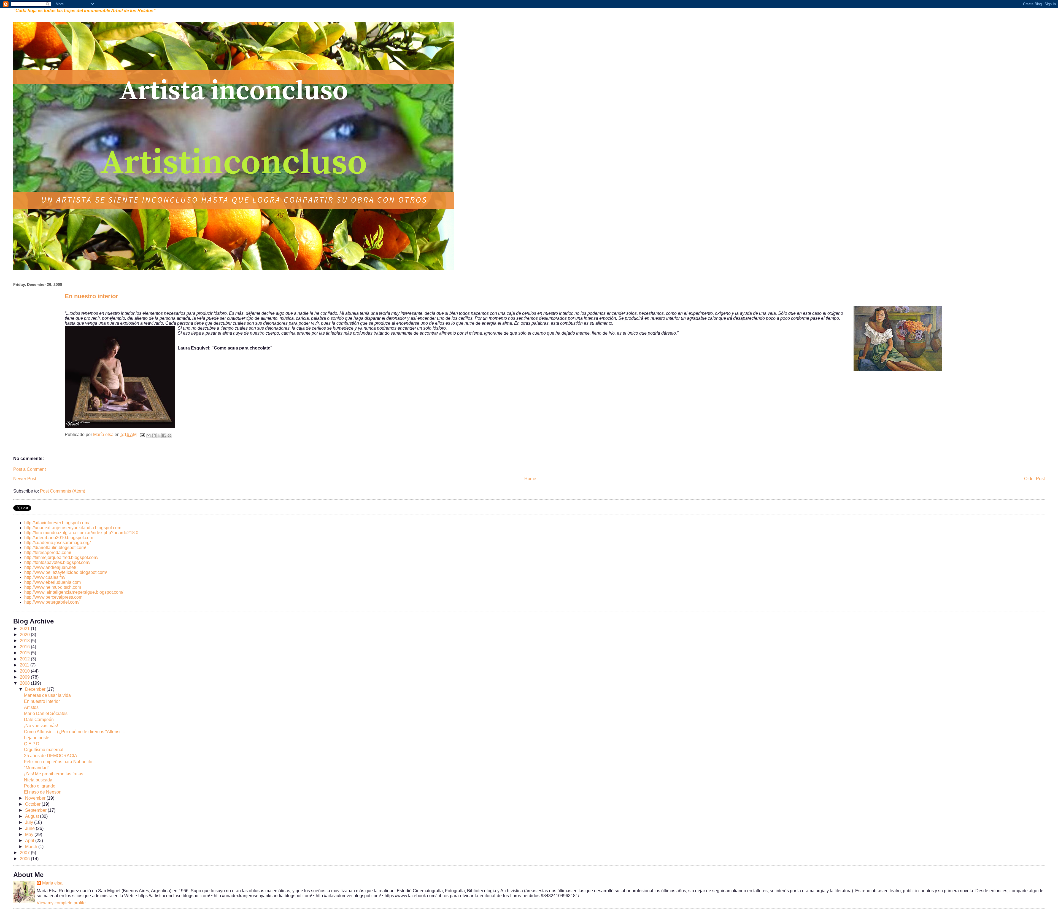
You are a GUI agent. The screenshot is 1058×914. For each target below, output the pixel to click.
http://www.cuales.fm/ (44, 577)
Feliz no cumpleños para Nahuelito (58, 761)
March (31, 846)
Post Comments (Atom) (62, 491)
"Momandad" (36, 767)
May (29, 834)
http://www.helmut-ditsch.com (52, 587)
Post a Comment (29, 469)
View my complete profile (61, 902)
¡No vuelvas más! (41, 725)
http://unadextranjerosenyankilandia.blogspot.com (72, 527)
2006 (25, 858)
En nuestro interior (42, 701)
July (29, 822)
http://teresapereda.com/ (47, 552)
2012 (25, 659)
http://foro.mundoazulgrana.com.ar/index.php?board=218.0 (81, 532)
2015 (25, 652)
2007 (25, 852)
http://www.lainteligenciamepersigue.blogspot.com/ (73, 592)
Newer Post (24, 478)
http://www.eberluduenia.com (52, 582)
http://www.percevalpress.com (53, 597)
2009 (25, 677)
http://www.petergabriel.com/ (51, 602)
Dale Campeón (39, 719)
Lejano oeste (36, 737)
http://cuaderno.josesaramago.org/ (57, 542)
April (30, 840)
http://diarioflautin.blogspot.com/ (55, 547)
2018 (25, 640)
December (36, 689)
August (32, 816)
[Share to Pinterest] (169, 435)
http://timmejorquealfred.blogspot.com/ (61, 557)
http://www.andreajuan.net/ (50, 567)
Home (530, 478)
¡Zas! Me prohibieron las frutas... (55, 773)
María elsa (52, 883)
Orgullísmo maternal (43, 749)
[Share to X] (159, 435)
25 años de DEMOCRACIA (50, 755)
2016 (25, 646)
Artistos (31, 707)
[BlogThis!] (153, 435)
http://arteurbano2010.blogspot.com (58, 537)
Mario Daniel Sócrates (46, 713)
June (30, 828)
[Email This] (148, 435)
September (36, 810)
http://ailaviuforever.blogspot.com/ (56, 522)
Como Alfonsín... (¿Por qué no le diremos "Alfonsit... (74, 731)
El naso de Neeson (42, 792)
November (36, 798)
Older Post (1034, 478)
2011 (25, 665)
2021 (25, 628)
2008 (25, 683)
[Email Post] (142, 434)
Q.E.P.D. (32, 743)
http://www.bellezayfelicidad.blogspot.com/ (65, 572)
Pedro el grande (39, 786)
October (33, 804)
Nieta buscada (38, 780)
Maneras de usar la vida (47, 695)
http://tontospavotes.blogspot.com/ (57, 562)
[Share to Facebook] (164, 435)
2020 (25, 634)
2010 (25, 671)
